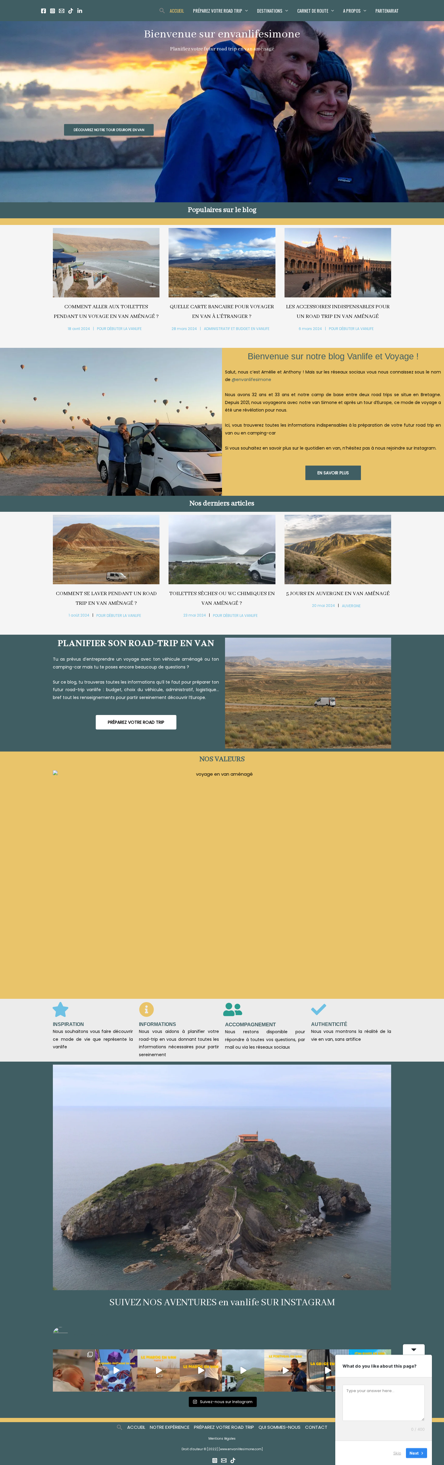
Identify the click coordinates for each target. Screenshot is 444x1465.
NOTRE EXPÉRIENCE (169, 1427)
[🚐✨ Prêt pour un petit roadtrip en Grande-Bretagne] (116, 1370)
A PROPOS (352, 10)
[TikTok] (70, 11)
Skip (397, 1452)
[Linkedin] (79, 11)
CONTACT (316, 1427)
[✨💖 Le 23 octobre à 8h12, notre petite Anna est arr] (74, 1370)
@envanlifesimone (251, 380)
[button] (162, 11)
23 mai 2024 (194, 615)
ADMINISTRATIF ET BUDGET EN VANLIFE (236, 328)
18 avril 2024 (79, 328)
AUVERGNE (351, 606)
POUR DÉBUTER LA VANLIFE (119, 328)
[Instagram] (52, 11)
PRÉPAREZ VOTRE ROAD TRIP (217, 10)
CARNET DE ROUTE (312, 10)
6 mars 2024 (310, 328)
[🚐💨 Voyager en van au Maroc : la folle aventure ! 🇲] (201, 1370)
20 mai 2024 (323, 605)
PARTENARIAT (387, 10)
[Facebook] (43, 11)
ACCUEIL (177, 10)
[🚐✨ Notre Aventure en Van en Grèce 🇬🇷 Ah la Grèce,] (328, 1370)
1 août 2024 (79, 615)
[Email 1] (61, 11)
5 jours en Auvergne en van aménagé (338, 593)
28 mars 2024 (184, 328)
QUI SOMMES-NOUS (280, 1427)
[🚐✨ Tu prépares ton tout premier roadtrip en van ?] (243, 1370)
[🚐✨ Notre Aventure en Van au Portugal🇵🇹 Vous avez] (285, 1370)
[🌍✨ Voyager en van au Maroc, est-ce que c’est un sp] (158, 1370)
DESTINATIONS (269, 10)
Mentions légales (222, 1438)
